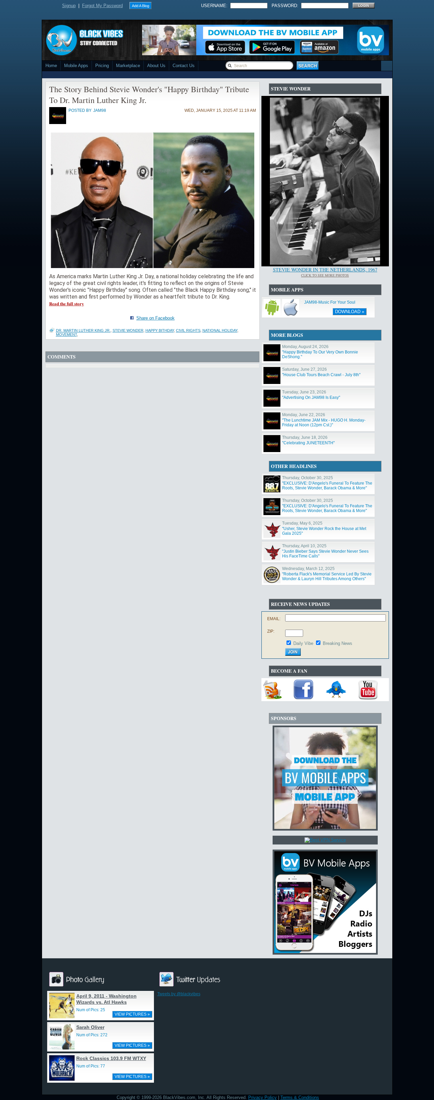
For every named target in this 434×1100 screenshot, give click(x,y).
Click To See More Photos (325, 275)
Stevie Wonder (128, 330)
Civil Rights (188, 330)
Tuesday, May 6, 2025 (302, 523)
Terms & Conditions (299, 1097)
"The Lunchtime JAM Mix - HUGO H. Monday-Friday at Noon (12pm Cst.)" (324, 422)
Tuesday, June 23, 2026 (304, 392)
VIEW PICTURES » (132, 1014)
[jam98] (57, 122)
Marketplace (128, 65)
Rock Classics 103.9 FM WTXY (111, 1058)
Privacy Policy (262, 1097)
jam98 (99, 110)
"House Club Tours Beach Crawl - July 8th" (321, 374)
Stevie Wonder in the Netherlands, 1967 (325, 269)
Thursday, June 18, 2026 (305, 437)
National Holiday (219, 330)
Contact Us (184, 65)
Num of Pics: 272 (91, 1035)
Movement (66, 334)
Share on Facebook (155, 318)
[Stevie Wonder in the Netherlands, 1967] (325, 263)
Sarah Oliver (90, 1027)
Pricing (102, 65)
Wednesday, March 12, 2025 (308, 568)
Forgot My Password (102, 5)
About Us (156, 65)
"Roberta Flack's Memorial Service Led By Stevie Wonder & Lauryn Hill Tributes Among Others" (327, 576)
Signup (69, 5)
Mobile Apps (76, 65)
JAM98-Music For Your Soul (329, 302)
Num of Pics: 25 (90, 1009)
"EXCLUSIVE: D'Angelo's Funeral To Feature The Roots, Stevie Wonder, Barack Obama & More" (327, 485)
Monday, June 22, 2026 (303, 414)
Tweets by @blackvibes (178, 994)
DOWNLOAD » (349, 311)
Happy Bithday (159, 330)
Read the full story (66, 303)
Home (51, 65)
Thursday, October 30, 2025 (307, 477)
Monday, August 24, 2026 (305, 346)
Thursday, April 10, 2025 (304, 546)
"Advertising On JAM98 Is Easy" (311, 397)
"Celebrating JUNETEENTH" (308, 443)
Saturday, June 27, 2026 (304, 369)
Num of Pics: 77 (90, 1066)
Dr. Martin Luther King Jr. (83, 330)
